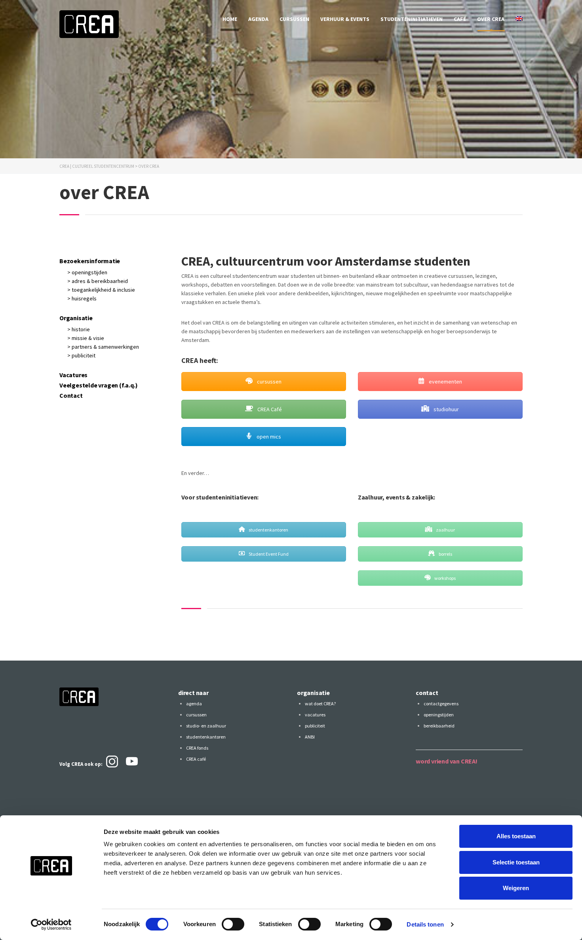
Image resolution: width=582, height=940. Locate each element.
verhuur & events (344, 19)
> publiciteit (81, 355)
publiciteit (315, 726)
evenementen (445, 381)
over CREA (490, 19)
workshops (445, 578)
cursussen (294, 19)
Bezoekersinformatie (89, 261)
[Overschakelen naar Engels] (519, 19)
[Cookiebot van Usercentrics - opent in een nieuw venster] (51, 925)
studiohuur (445, 409)
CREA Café (269, 409)
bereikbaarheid (439, 726)
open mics (268, 436)
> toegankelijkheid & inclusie (101, 289)
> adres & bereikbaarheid (97, 281)
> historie (78, 329)
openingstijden (439, 715)
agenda (258, 19)
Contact (71, 395)
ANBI (310, 737)
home (230, 19)
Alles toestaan (516, 836)
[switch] (233, 924)
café (460, 19)
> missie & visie (85, 338)
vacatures (315, 715)
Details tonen (425, 924)
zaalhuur (445, 530)
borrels (445, 554)
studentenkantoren (268, 530)
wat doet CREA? (320, 703)
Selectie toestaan (516, 862)
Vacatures (73, 375)
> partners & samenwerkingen (103, 346)
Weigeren (516, 888)
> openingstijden (87, 272)
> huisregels (82, 298)
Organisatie (76, 318)
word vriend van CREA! (446, 761)
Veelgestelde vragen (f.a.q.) (98, 385)
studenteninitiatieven (411, 19)
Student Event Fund (268, 554)
